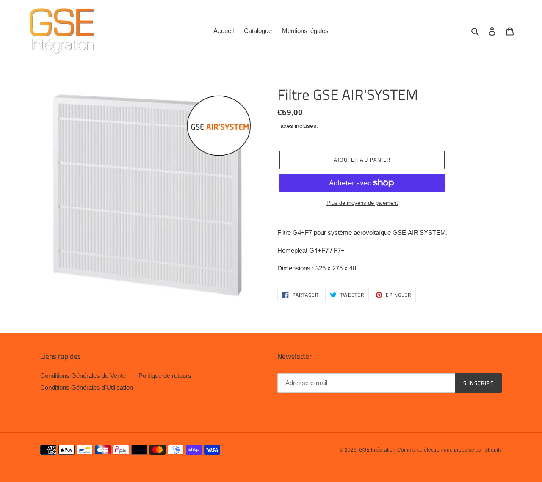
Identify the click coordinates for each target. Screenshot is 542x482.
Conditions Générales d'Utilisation (86, 387)
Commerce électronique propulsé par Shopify (449, 450)
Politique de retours (164, 375)
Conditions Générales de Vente (83, 375)
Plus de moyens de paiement (362, 203)
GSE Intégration (377, 450)
